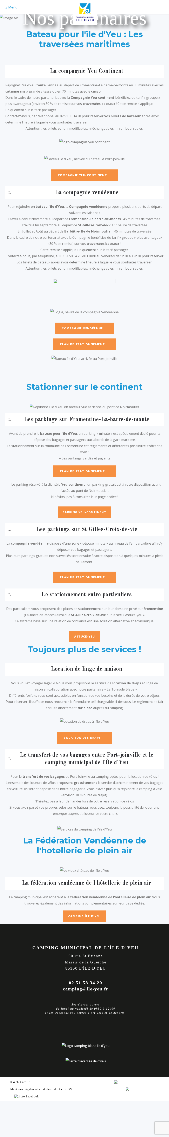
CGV (69, 1089)
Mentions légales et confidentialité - (36, 1089)
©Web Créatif (20, 1082)
